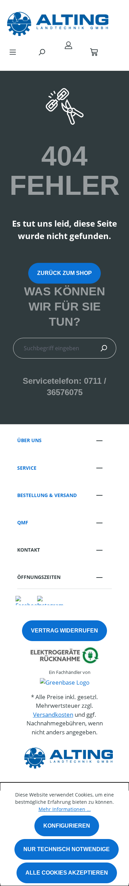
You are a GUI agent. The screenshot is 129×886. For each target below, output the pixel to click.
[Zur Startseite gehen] (57, 22)
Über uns (29, 440)
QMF (22, 522)
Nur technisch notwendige (66, 849)
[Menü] (12, 51)
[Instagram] (50, 600)
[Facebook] (27, 600)
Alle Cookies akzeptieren (66, 873)
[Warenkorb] (94, 51)
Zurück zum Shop (64, 273)
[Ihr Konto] (68, 45)
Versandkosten (53, 714)
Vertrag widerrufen (64, 630)
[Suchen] (41, 51)
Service (26, 468)
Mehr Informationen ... (65, 809)
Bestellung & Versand (47, 495)
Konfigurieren (66, 826)
